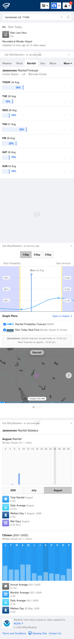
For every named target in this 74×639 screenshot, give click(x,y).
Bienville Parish (37, 74)
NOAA (17, 623)
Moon (53, 63)
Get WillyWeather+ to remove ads (23, 54)
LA (23, 74)
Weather (7, 63)
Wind (19, 63)
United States (10, 74)
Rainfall (31, 63)
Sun (42, 63)
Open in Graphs (61, 316)
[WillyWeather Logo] (8, 6)
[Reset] (61, 17)
